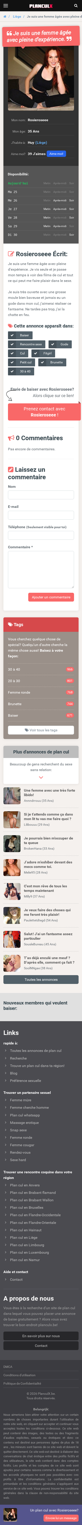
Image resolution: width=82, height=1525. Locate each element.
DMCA (7, 1367)
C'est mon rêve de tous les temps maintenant (45, 888)
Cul (22, 353)
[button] (41, 78)
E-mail (13, 506)
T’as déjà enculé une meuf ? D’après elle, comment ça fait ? (49, 960)
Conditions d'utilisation (19, 1375)
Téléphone (37, 527)
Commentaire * (20, 547)
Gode (64, 344)
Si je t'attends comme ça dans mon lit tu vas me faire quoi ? (48, 816)
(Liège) (41, 142)
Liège (17, 16)
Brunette (56, 362)
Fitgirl (47, 353)
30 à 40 (25, 371)
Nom (12, 486)
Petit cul (25, 362)
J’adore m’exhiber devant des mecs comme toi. (48, 864)
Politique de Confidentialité (22, 1383)
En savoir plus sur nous (41, 1336)
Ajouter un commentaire (51, 597)
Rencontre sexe (30, 344)
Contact (41, 1346)
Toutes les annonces (41, 979)
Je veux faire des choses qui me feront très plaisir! (47, 912)
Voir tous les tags (43, 730)
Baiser (24, 335)
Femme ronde (40, 692)
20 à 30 (40, 681)
